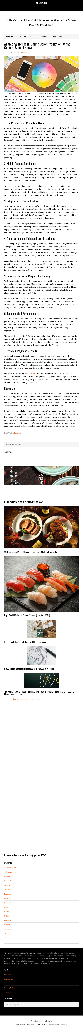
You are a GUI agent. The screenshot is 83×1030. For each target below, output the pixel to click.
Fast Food (8, 903)
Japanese (7, 920)
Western (7, 938)
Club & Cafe (8, 890)
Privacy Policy (9, 988)
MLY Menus (8, 983)
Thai (5, 933)
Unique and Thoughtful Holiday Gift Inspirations (25, 642)
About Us (7, 975)
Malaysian (8, 929)
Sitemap (7, 992)
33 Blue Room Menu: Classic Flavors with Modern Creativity (30, 552)
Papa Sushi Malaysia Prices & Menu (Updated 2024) (27, 615)
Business (17, 433)
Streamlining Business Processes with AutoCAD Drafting (29, 668)
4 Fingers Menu (10, 868)
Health (6, 911)
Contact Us (8, 979)
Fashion (7, 898)
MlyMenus (41, 3)
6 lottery (32, 373)
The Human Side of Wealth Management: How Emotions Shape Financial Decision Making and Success (39, 693)
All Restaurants (10, 872)
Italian (6, 916)
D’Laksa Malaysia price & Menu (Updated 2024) (25, 855)
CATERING (8, 881)
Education (8, 894)
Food (6, 907)
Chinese (7, 885)
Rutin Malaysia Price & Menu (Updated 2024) (24, 501)
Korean (7, 925)
